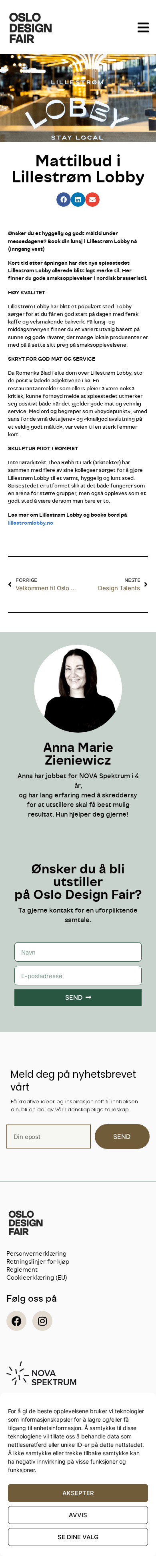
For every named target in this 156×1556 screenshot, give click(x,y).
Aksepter (78, 1493)
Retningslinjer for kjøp (37, 1261)
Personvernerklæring (36, 1253)
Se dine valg (78, 1537)
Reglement (22, 1269)
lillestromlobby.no (30, 522)
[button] (63, 199)
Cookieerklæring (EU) (36, 1277)
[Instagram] (42, 1321)
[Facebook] (16, 1321)
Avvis (78, 1515)
